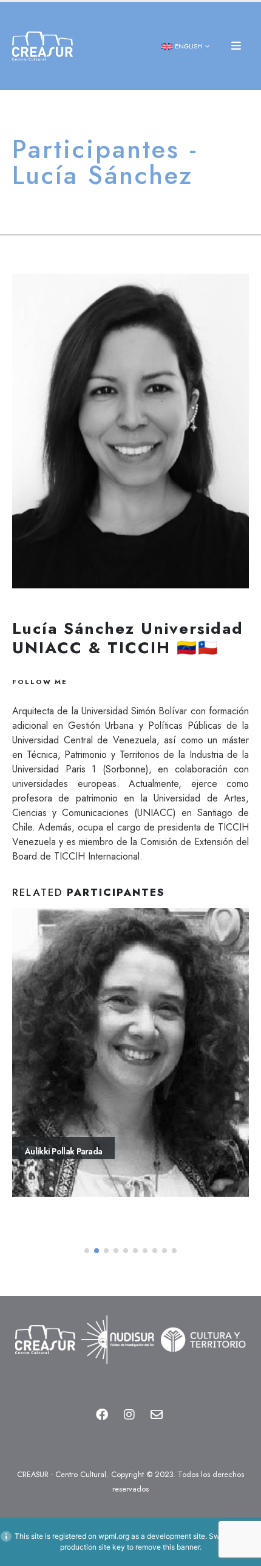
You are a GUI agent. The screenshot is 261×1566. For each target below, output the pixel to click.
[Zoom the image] (45, 1322)
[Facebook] (102, 1415)
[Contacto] (156, 1415)
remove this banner (167, 1546)
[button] (236, 46)
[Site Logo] (42, 46)
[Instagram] (129, 1415)
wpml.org (113, 1536)
